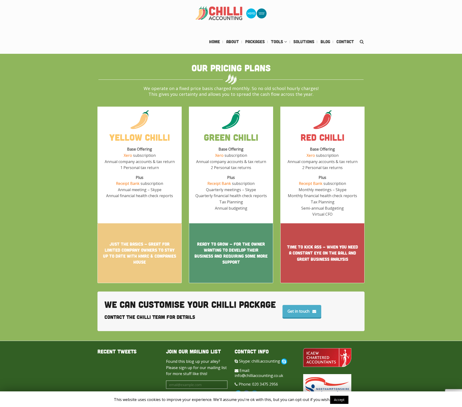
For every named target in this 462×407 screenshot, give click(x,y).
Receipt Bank (128, 183)
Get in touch (298, 311)
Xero (128, 155)
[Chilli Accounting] (231, 14)
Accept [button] (339, 399)
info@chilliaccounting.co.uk (259, 375)
